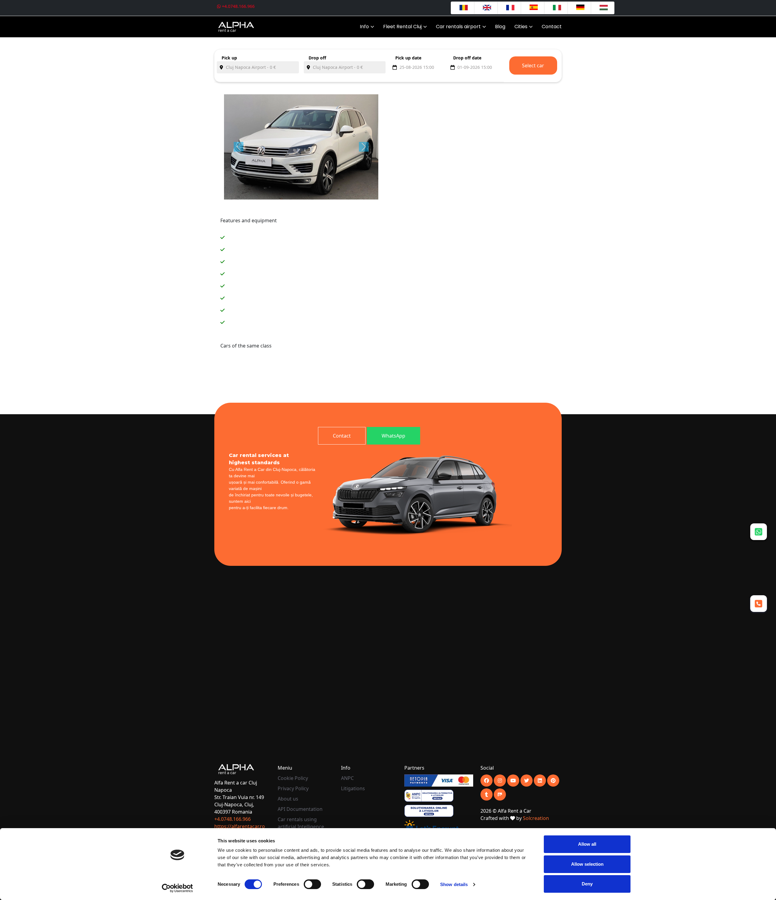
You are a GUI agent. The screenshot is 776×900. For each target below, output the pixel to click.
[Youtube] (500, 780)
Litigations (353, 788)
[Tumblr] (486, 794)
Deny (587, 883)
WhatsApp (393, 435)
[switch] (312, 884)
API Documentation (300, 809)
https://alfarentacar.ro (239, 826)
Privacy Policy (293, 788)
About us (288, 798)
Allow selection (587, 864)
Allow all (587, 844)
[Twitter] (526, 780)
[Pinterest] (553, 780)
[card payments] (438, 780)
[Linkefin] (540, 780)
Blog (500, 26)
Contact (552, 26)
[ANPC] (428, 795)
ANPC (347, 778)
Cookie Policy (293, 778)
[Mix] (500, 794)
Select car (533, 65)
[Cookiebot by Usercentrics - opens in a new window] (177, 888)
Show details (454, 884)
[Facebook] (486, 780)
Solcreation (536, 818)
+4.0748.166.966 (238, 6)
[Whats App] (758, 531)
